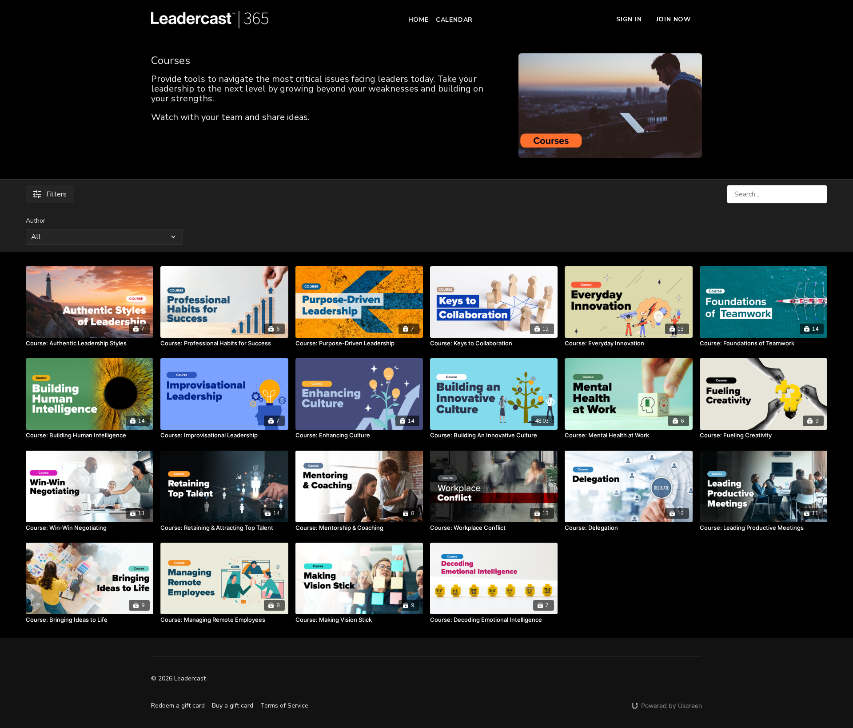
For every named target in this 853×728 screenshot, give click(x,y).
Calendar (454, 20)
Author (35, 220)
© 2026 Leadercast (178, 679)
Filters (56, 194)
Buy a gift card (232, 705)
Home (418, 20)
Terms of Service (284, 705)
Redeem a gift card (178, 705)
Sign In (629, 19)
